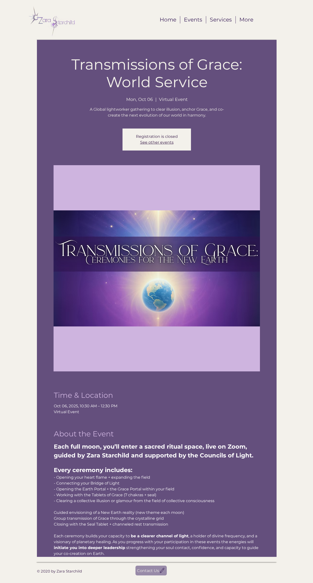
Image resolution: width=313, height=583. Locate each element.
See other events (157, 142)
